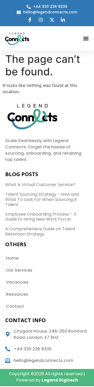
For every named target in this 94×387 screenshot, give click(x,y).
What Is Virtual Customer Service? (40, 185)
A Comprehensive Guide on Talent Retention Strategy (40, 231)
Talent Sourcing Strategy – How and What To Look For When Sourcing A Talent (42, 199)
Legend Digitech (60, 380)
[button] (85, 38)
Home (12, 258)
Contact (15, 306)
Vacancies (17, 282)
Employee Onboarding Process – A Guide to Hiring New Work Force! (41, 216)
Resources (17, 294)
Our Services (19, 270)
